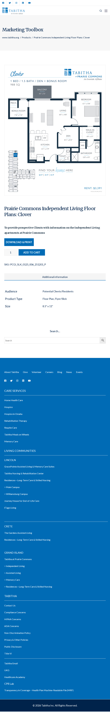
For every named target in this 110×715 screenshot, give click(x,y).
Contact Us (9, 605)
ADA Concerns (11, 626)
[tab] (55, 276)
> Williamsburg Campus (16, 494)
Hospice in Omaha (13, 414)
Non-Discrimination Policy (17, 633)
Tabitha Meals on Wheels (16, 434)
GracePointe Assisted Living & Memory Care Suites (29, 466)
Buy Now (32, 252)
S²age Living (10, 507)
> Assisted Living (12, 572)
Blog (59, 372)
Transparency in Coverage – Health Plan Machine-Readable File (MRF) (38, 690)
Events (79, 372)
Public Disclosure (12, 646)
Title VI (8, 653)
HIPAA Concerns (12, 619)
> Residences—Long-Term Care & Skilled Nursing (28, 586)
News (69, 372)
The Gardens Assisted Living (18, 532)
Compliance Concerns (15, 612)
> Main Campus (12, 487)
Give (25, 372)
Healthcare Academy (14, 677)
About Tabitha (11, 372)
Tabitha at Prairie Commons (18, 559)
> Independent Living (14, 566)
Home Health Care (13, 400)
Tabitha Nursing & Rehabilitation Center (24, 473)
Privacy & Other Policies (16, 639)
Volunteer (36, 372)
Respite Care (10, 427)
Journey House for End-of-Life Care (21, 500)
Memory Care (11, 441)
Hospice (8, 407)
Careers (49, 372)
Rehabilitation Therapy (15, 420)
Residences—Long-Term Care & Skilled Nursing (27, 480)
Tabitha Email (11, 663)
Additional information (55, 276)
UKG (6, 670)
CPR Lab (9, 683)
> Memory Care (12, 579)
